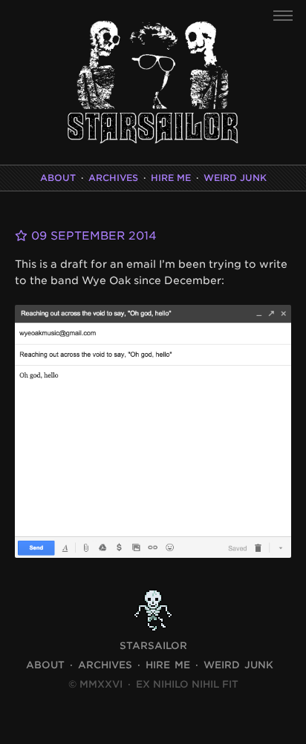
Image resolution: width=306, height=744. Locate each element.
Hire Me (171, 177)
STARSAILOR (153, 645)
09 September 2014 (92, 236)
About (58, 177)
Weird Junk (235, 177)
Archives (113, 177)
